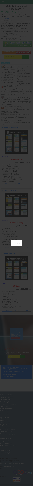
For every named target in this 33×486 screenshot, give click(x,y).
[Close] (20, 242)
